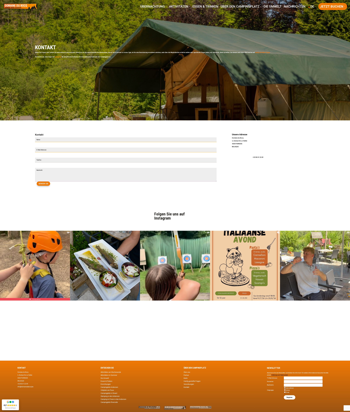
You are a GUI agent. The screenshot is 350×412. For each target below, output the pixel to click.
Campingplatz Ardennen (109, 387)
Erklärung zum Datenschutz (279, 375)
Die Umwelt (105, 378)
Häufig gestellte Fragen (192, 381)
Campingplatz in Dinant (109, 393)
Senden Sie (43, 184)
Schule (288, 390)
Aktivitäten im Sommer (109, 375)
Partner (186, 375)
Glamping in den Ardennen (110, 396)
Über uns (187, 372)
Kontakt (186, 387)
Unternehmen (290, 388)
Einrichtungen (106, 384)
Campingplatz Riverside (109, 402)
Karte (185, 378)
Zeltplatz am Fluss (107, 390)
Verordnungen (189, 384)
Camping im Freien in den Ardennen (113, 399)
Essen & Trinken (106, 381)
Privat (287, 392)
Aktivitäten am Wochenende (111, 372)
